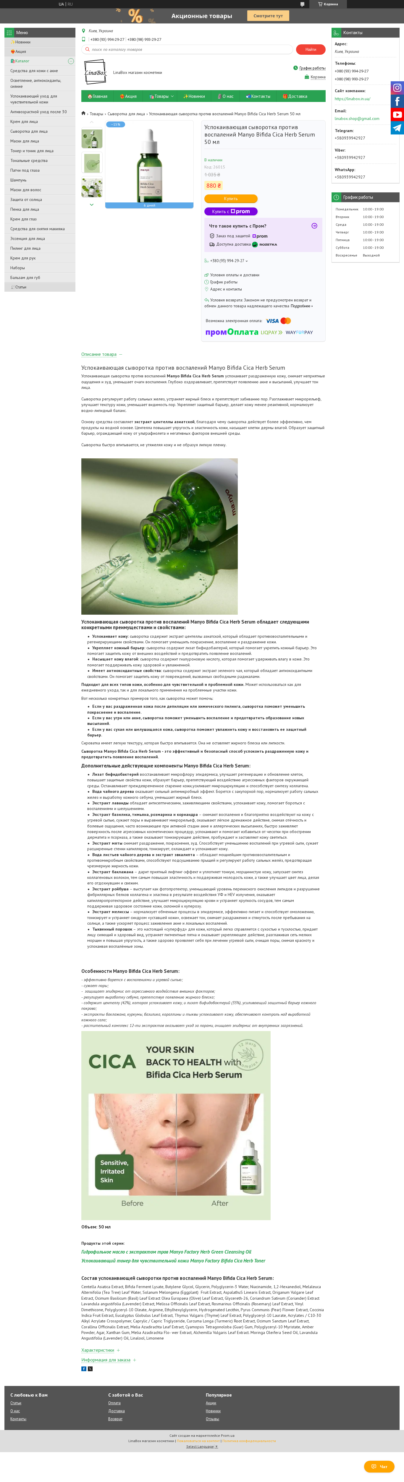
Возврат (115, 1418)
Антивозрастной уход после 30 (38, 111)
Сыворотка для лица (29, 131)
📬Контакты (258, 96)
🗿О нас (225, 96)
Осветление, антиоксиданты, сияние (35, 83)
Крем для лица (24, 121)
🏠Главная (97, 96)
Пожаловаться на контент (198, 1441)
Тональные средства (29, 160)
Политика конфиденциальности (249, 1441)
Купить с (220, 211)
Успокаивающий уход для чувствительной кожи (33, 99)
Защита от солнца (26, 199)
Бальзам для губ (25, 277)
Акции (211, 1402)
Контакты (18, 1418)
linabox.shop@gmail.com (357, 118)
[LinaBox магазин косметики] (94, 73)
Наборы (17, 267)
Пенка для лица (24, 209)
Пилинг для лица (25, 248)
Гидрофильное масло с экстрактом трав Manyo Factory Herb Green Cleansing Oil (166, 1252)
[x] (90, 1369)
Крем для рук (22, 258)
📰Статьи (18, 287)
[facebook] (83, 1369)
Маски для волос (25, 189)
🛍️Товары (159, 96)
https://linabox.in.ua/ (352, 98)
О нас (15, 1410)
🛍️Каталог (19, 61)
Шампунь (18, 180)
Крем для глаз (23, 219)
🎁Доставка (294, 96)
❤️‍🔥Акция (18, 51)
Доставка (116, 1410)
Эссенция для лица (27, 238)
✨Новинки (20, 42)
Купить (231, 198)
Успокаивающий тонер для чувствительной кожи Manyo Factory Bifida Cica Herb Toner (173, 1260)
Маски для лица (24, 141)
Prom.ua (228, 1435)
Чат (383, 1466)
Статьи (15, 1402)
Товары (96, 113)
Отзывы (212, 1418)
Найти (311, 49)
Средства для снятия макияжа (37, 228)
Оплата (114, 1402)
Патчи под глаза (25, 170)
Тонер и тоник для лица (32, 150)
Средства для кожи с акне (34, 70)
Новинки (213, 1410)
